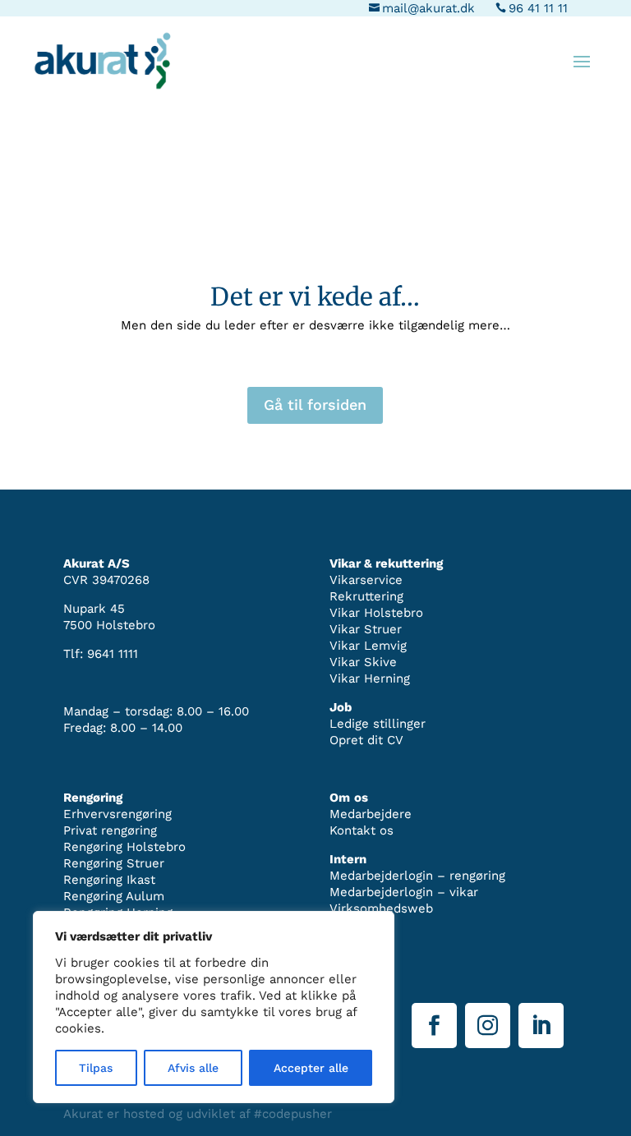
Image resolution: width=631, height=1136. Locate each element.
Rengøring (92, 797)
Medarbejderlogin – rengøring (417, 875)
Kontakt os (361, 830)
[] (541, 1044)
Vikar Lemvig (368, 645)
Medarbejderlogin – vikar (403, 892)
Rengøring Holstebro (124, 846)
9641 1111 (112, 653)
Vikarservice (366, 580)
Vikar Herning (369, 678)
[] (487, 1044)
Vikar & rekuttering (386, 563)
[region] (213, 1007)
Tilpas (96, 1067)
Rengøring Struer (113, 863)
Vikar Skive (363, 662)
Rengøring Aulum (113, 896)
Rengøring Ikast (109, 879)
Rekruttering (366, 596)
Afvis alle (193, 1067)
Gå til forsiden (315, 404)
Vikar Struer (365, 629)
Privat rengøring (110, 830)
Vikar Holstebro (376, 612)
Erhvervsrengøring (117, 814)
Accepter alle (311, 1067)
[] (434, 1044)
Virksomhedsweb (381, 908)
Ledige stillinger (377, 723)
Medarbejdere (370, 814)
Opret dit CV (366, 740)
